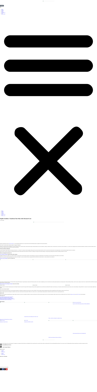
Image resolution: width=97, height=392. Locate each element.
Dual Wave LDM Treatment (3, 258)
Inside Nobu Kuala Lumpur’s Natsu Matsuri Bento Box (6, 298)
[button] (0, 7)
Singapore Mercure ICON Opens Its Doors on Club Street (6, 319)
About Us (3, 350)
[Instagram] (5, 369)
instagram (71, 294)
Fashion (2, 211)
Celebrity (3, 213)
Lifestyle (3, 10)
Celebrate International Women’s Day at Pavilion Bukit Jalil (79, 333)
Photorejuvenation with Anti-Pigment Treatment (6, 283)
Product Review (3, 12)
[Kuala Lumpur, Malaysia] (1, 347)
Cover (2, 13)
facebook (74, 294)
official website (78, 294)
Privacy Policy (3, 354)
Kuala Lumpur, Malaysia (6, 347)
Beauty (2, 9)
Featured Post (1, 362)
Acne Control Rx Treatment (3, 254)
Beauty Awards (3, 215)
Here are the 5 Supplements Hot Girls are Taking (6, 297)
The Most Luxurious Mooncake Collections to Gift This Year (54, 337)
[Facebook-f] (3, 369)
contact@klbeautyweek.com (6, 344)
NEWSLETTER (1, 4)
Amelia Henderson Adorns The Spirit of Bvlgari (6, 299)
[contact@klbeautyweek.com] (1, 345)
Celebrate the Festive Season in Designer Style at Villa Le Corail (31, 316)
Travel (2, 11)
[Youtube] (7, 369)
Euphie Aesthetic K (11, 243)
